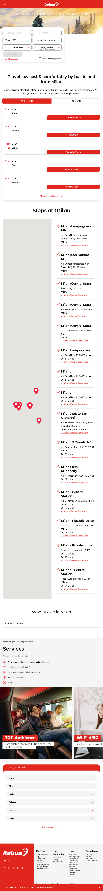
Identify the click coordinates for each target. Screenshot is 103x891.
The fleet (89, 857)
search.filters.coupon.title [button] (12, 59)
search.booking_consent (52, 59)
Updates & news (41, 869)
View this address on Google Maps (74, 245)
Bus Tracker (57, 858)
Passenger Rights (75, 857)
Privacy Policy (74, 859)
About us (89, 855)
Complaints (73, 869)
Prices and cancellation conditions (73, 865)
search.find (12, 54)
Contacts (72, 875)
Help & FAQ (72, 855)
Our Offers (39, 863)
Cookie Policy (73, 861)
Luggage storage (42, 867)
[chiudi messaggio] (99, 887)
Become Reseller (92, 861)
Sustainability (90, 859)
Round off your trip (42, 865)
